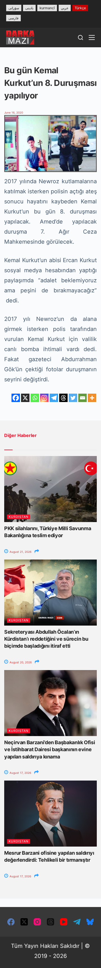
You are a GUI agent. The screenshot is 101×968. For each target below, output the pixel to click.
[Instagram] (44, 398)
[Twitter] (73, 398)
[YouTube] (63, 921)
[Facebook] (16, 398)
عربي (64, 8)
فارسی (13, 18)
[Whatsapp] (35, 398)
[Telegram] (54, 398)
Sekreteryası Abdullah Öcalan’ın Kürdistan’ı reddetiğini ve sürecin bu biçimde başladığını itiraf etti (46, 639)
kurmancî (47, 8)
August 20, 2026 (20, 662)
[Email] (82, 398)
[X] (25, 398)
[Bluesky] (90, 921)
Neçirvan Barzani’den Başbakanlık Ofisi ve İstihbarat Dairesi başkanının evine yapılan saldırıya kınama (49, 749)
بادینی (29, 8)
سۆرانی (13, 8)
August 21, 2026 (20, 551)
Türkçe (80, 8)
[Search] (80, 37)
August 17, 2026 (20, 772)
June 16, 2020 (13, 112)
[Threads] (63, 398)
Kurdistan (18, 517)
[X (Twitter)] (24, 921)
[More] (92, 398)
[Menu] (92, 37)
